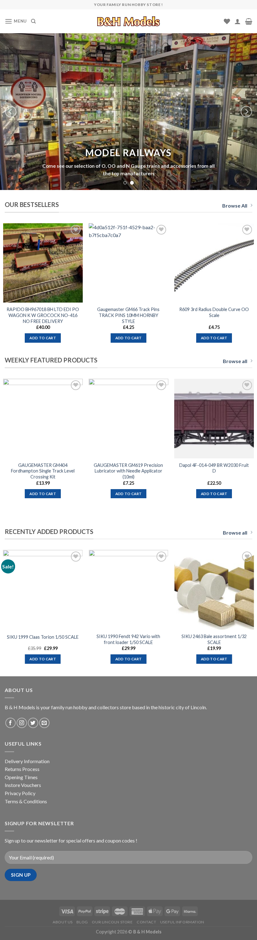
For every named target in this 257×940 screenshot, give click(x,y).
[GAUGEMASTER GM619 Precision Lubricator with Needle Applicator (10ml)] (128, 418)
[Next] (246, 111)
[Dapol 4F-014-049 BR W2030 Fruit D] (214, 418)
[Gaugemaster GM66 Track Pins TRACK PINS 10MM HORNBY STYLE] (128, 263)
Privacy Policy (20, 793)
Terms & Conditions (26, 801)
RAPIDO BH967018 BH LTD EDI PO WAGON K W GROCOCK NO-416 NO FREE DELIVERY (43, 315)
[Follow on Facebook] (10, 723)
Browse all (235, 361)
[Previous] (10, 111)
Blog (82, 922)
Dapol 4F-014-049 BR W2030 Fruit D (214, 468)
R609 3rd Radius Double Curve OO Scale (214, 312)
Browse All (234, 206)
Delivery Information (27, 761)
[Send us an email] (44, 723)
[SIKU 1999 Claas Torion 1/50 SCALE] (43, 590)
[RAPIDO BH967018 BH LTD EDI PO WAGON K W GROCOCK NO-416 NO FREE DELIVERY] (43, 263)
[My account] (237, 21)
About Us (63, 922)
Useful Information (182, 922)
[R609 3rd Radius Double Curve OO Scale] (214, 263)
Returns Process (22, 769)
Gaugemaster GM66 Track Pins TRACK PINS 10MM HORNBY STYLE (128, 315)
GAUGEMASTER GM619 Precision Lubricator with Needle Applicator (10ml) (128, 470)
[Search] (33, 21)
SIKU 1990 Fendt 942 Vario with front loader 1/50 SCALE (128, 639)
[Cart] (248, 21)
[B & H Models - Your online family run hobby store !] (128, 21)
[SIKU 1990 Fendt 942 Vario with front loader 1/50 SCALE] (128, 590)
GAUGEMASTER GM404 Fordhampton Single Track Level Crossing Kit (43, 470)
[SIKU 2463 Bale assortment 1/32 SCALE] (214, 590)
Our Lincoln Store (112, 922)
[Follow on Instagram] (22, 723)
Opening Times (21, 777)
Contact (146, 922)
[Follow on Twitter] (33, 723)
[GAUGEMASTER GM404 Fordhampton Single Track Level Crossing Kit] (43, 418)
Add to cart (42, 338)
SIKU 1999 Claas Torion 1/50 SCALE (43, 637)
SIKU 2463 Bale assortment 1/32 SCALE (214, 639)
